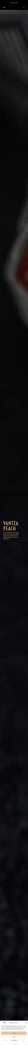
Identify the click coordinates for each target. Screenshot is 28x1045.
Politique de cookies (10, 1043)
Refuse (14, 1036)
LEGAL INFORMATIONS (17, 1043)
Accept (14, 1033)
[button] (26, 1022)
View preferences (14, 1040)
